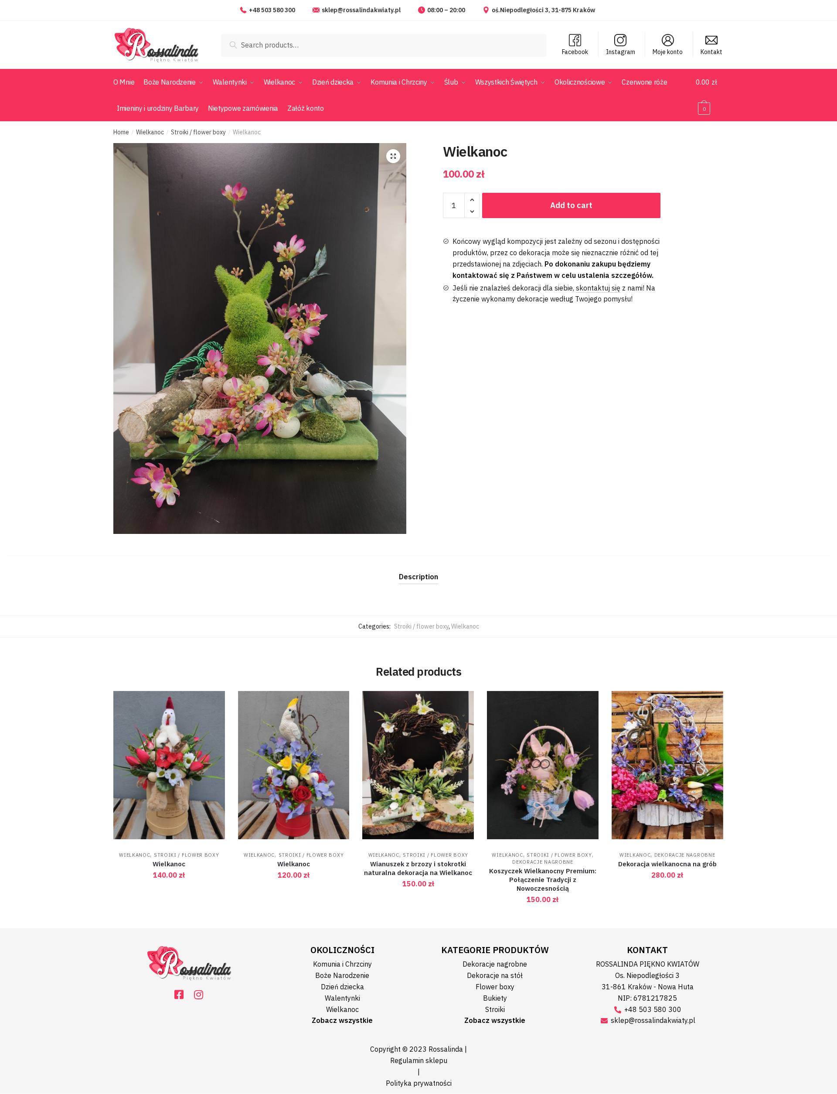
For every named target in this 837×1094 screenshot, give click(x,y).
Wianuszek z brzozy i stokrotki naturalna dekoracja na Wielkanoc (418, 868)
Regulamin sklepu (418, 1060)
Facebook (575, 52)
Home (121, 132)
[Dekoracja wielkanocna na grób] (667, 765)
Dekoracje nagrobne (542, 862)
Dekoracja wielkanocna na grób (667, 864)
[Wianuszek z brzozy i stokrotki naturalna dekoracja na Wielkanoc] (418, 765)
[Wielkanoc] (169, 765)
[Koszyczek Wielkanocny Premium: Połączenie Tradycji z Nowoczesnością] (543, 765)
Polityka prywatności (419, 1083)
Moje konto (668, 52)
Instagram (620, 52)
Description (418, 576)
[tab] (418, 570)
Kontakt (711, 52)
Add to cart (571, 205)
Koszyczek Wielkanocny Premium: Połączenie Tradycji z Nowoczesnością (542, 879)
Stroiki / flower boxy (198, 132)
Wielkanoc (150, 132)
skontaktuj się (598, 288)
